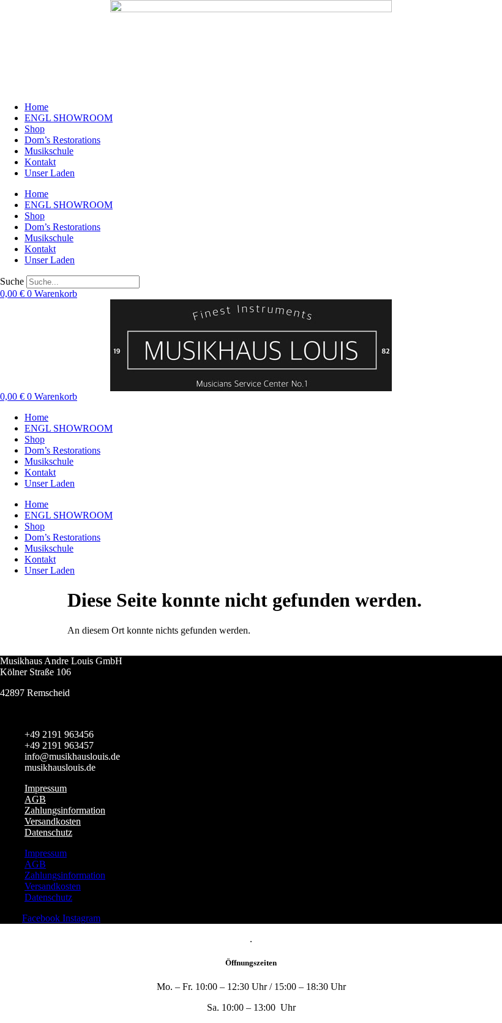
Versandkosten (52, 821)
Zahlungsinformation (64, 810)
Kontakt (40, 162)
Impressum (45, 788)
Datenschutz (48, 832)
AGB (35, 799)
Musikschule (48, 151)
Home (36, 107)
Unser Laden (49, 173)
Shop (34, 129)
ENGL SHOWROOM (68, 118)
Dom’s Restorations (62, 140)
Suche (12, 281)
